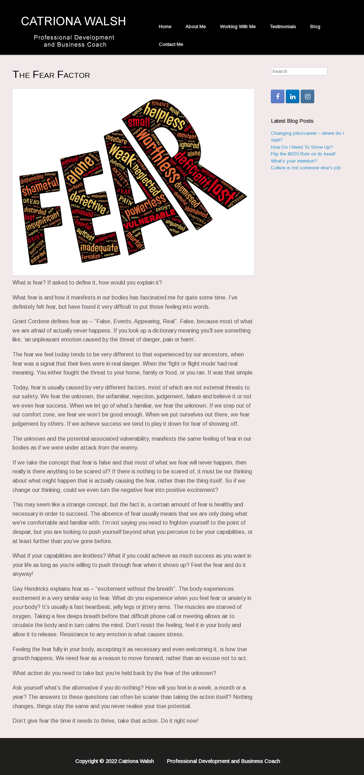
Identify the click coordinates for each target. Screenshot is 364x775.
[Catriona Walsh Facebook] (277, 96)
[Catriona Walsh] (76, 27)
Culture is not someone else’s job (306, 167)
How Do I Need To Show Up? (302, 147)
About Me (196, 26)
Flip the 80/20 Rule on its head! (303, 153)
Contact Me (171, 44)
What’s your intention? (294, 161)
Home (165, 26)
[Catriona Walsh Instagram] (307, 96)
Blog (315, 26)
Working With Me (238, 26)
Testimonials (283, 26)
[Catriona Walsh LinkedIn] (292, 96)
